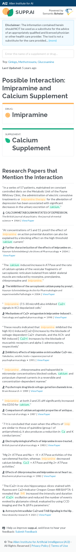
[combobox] (38, 53)
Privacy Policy (40, 545)
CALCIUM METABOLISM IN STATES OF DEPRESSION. (36, 212)
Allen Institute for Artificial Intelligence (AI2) (41, 542)
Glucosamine (46, 62)
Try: (4, 62)
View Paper (28, 220)
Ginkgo (12, 62)
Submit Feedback (26, 531)
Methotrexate (27, 62)
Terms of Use (59, 545)
